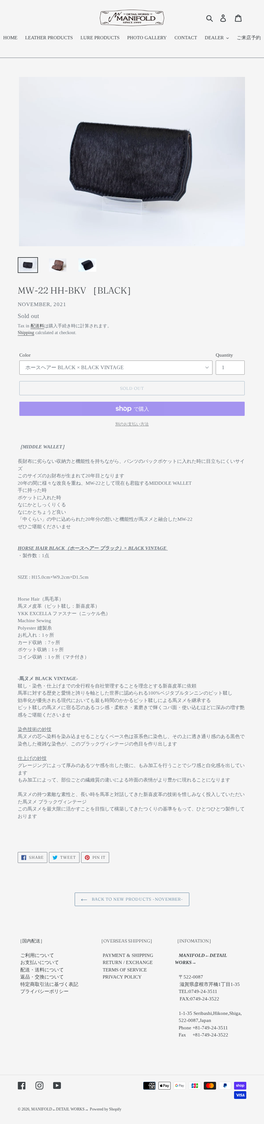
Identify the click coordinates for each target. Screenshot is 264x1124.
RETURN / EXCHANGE (128, 962)
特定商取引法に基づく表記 (49, 984)
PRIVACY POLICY (122, 976)
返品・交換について (42, 976)
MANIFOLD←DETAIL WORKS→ (60, 1109)
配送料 (37, 325)
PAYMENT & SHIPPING (128, 955)
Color (25, 355)
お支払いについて (39, 962)
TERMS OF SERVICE (125, 969)
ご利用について (37, 955)
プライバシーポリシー (44, 991)
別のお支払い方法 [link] (132, 424)
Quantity (224, 355)
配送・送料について (42, 969)
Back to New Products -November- (136, 899)
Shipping (26, 332)
